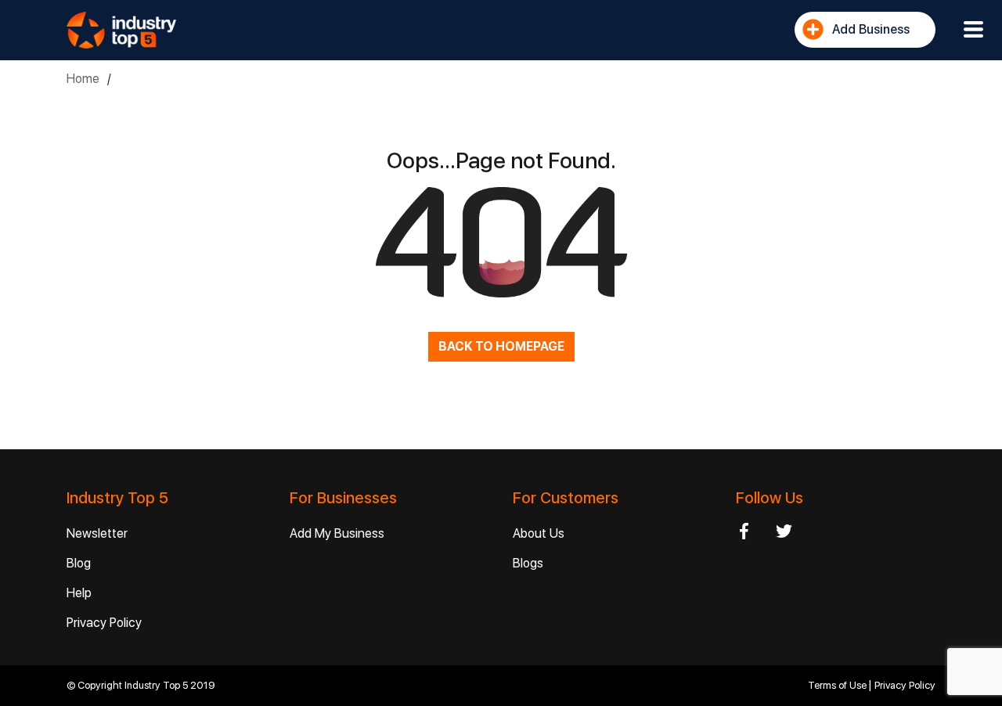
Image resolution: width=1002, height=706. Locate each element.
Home (83, 78)
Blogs (528, 563)
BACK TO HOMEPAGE (501, 346)
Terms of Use (838, 685)
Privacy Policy (104, 622)
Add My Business (337, 533)
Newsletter (97, 533)
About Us (538, 533)
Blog (79, 563)
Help (79, 592)
